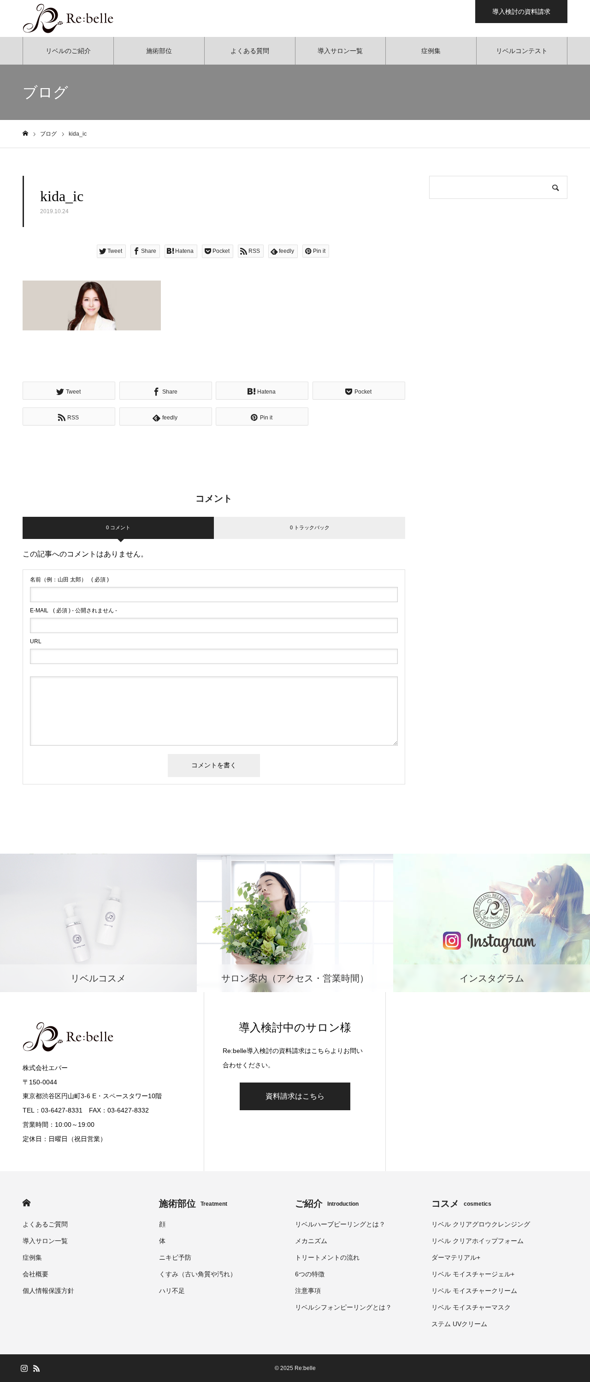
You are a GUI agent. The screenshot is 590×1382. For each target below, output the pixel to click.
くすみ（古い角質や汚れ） (197, 1274)
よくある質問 (249, 50)
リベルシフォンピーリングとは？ (343, 1307)
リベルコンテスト (522, 50)
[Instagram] (24, 1368)
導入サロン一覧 (340, 50)
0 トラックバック (310, 527)
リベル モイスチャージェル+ (472, 1274)
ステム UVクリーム (459, 1324)
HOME (26, 1203)
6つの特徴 (309, 1274)
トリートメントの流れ (327, 1257)
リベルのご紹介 (68, 50)
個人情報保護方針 (48, 1290)
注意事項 (308, 1290)
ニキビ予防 (175, 1257)
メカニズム (311, 1240)
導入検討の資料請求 (521, 11)
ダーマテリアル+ (455, 1257)
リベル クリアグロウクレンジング (480, 1224)
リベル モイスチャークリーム (474, 1290)
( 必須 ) (69, 579)
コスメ (461, 1203)
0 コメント (118, 527)
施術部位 (159, 50)
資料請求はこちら (295, 1096)
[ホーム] (25, 134)
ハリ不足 (172, 1290)
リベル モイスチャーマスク (471, 1307)
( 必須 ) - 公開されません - (73, 610)
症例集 (431, 50)
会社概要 (35, 1274)
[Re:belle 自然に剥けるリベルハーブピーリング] (69, 18)
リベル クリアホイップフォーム (477, 1240)
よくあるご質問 (45, 1224)
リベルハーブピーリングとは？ (340, 1224)
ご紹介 (327, 1203)
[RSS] (36, 1368)
